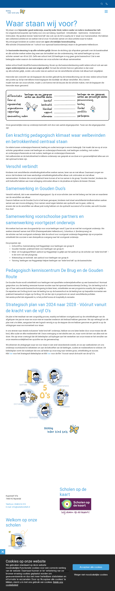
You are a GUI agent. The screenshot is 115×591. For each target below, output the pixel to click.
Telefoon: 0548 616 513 (16, 504)
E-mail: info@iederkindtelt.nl (18, 507)
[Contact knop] (107, 3)
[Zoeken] (102, 3)
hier (11, 353)
